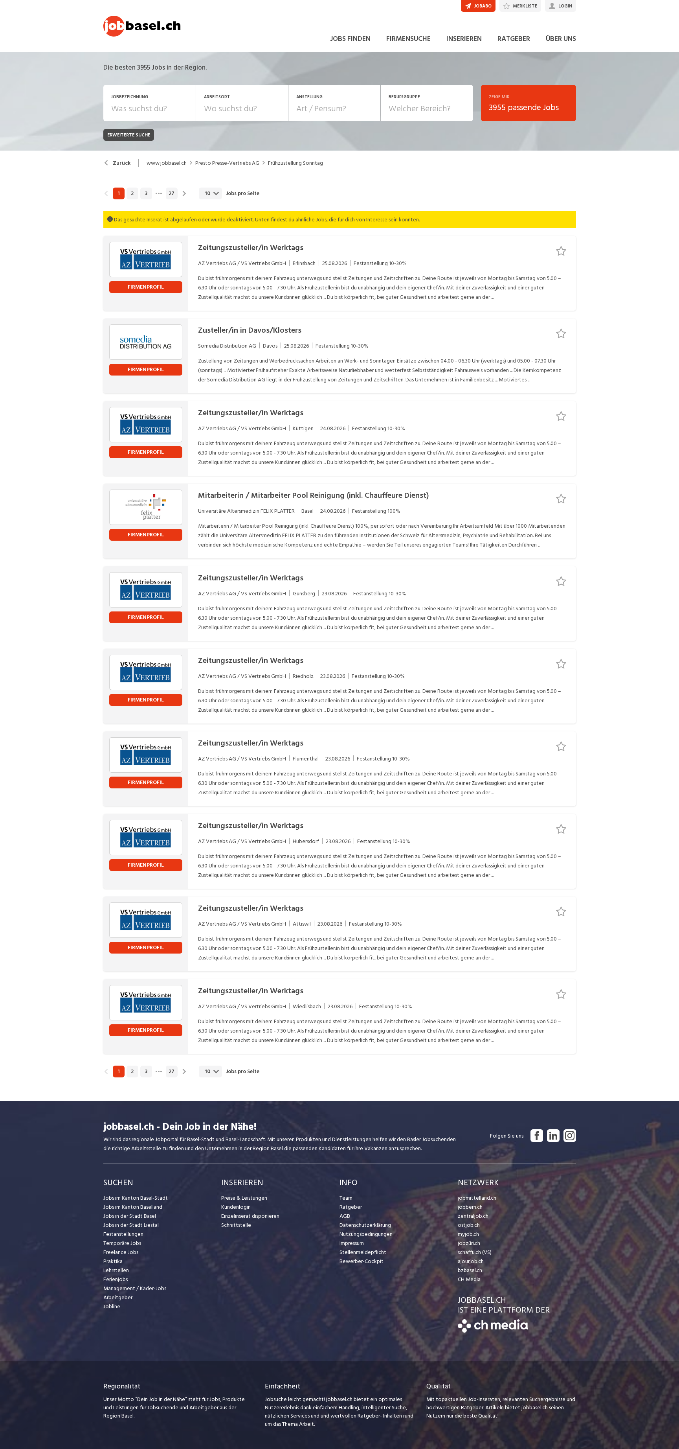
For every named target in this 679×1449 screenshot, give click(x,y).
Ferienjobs (115, 1279)
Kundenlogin (236, 1206)
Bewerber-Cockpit (362, 1261)
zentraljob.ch (473, 1216)
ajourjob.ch (471, 1261)
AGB (345, 1216)
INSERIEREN (464, 38)
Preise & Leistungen (244, 1197)
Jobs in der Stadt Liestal (131, 1225)
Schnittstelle (236, 1225)
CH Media (469, 1279)
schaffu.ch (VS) (475, 1252)
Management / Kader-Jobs (134, 1288)
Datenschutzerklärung (365, 1225)
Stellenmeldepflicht (363, 1252)
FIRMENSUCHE (408, 38)
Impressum (352, 1243)
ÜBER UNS (561, 38)
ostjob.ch (469, 1225)
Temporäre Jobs (122, 1243)
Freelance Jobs (120, 1252)
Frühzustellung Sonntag (295, 163)
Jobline (111, 1306)
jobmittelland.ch (477, 1197)
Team (346, 1197)
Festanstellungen (123, 1234)
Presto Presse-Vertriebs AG (227, 163)
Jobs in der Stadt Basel (129, 1216)
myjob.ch (468, 1234)
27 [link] (171, 193)
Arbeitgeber (117, 1297)
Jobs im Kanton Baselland (132, 1206)
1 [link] (118, 193)
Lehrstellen (116, 1270)
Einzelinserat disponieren (250, 1216)
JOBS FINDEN (350, 38)
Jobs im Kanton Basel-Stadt (135, 1197)
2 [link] (132, 193)
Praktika (113, 1261)
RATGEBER (513, 38)
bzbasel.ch (470, 1270)
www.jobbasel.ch (167, 163)
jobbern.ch (470, 1206)
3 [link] (146, 193)
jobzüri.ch (469, 1243)
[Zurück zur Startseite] (493, 1330)
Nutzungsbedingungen (366, 1234)
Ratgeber (351, 1206)
